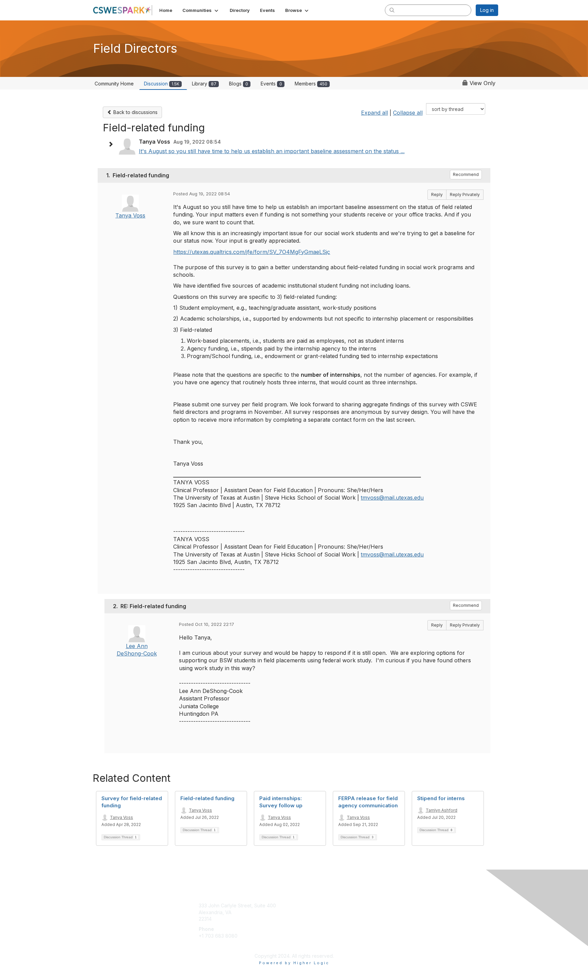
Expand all (374, 112)
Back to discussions (135, 112)
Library (204, 83)
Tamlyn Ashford (441, 810)
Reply (437, 194)
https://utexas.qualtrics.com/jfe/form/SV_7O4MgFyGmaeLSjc (251, 251)
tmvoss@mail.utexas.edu (392, 497)
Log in (487, 10)
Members (311, 83)
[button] (201, 10)
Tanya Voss (130, 215)
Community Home (114, 83)
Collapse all (408, 112)
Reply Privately (465, 194)
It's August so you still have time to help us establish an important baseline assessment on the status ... (272, 151)
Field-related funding (207, 798)
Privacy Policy (411, 912)
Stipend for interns (441, 798)
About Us (405, 905)
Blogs (238, 83)
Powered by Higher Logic (294, 962)
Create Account (216, 946)
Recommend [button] (466, 174)
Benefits (306, 912)
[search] (392, 9)
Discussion (161, 83)
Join (301, 905)
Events (271, 83)
